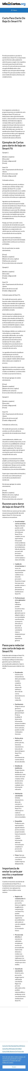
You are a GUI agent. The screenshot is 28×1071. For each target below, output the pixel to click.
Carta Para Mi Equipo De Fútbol (11, 1049)
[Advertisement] (14, 40)
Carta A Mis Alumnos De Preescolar (13, 1051)
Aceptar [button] (14, 1067)
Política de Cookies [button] (7, 1062)
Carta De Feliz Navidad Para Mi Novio (13, 1046)
